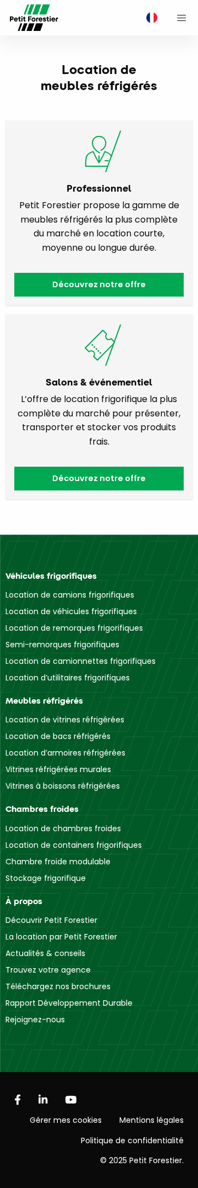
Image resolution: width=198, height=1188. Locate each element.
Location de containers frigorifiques (74, 845)
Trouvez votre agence (48, 969)
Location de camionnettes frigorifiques (81, 661)
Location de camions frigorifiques (70, 594)
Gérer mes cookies (66, 1120)
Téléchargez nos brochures (58, 986)
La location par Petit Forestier (61, 936)
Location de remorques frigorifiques (74, 627)
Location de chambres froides (63, 828)
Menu (181, 17)
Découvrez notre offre (99, 284)
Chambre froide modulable (58, 861)
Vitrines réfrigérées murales (58, 769)
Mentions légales (151, 1120)
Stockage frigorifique (46, 878)
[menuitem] (149, 18)
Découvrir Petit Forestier (51, 920)
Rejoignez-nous (35, 1019)
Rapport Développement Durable (69, 1003)
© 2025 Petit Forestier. (142, 1160)
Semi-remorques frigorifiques (62, 644)
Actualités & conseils (45, 953)
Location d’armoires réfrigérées (65, 752)
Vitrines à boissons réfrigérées (63, 785)
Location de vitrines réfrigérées (65, 719)
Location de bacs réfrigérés (58, 736)
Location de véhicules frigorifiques (71, 611)
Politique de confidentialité (132, 1140)
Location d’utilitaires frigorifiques (68, 677)
